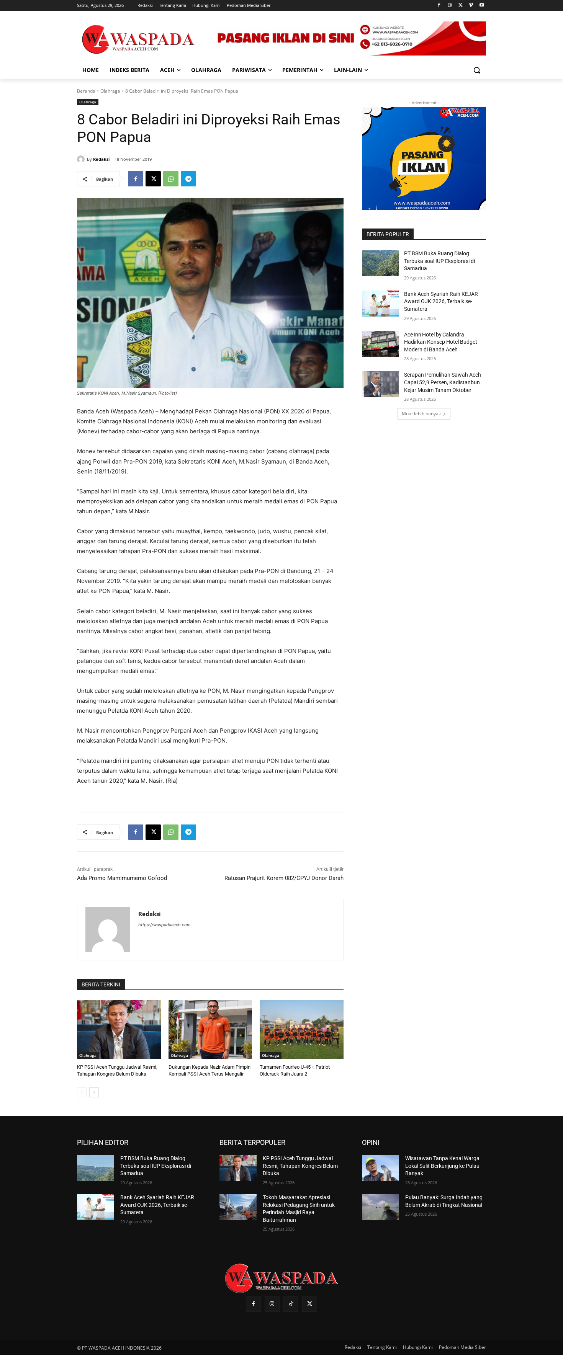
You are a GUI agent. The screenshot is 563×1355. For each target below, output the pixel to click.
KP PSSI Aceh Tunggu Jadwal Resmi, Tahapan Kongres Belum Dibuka (300, 1165)
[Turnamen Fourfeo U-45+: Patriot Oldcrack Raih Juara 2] (302, 1029)
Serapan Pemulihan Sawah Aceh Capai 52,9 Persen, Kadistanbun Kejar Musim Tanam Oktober (442, 382)
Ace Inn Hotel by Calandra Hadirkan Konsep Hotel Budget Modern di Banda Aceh (440, 342)
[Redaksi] (82, 159)
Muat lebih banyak (421, 413)
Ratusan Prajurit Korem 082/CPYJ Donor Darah (284, 878)
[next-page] (94, 1092)
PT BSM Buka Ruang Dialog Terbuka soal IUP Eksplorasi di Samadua (439, 260)
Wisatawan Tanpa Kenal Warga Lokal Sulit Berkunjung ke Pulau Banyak (442, 1165)
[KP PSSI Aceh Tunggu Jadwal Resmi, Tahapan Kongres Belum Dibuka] (119, 1029)
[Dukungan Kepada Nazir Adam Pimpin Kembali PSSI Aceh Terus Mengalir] (210, 1029)
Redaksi (101, 159)
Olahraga (110, 91)
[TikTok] (290, 1303)
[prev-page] (82, 1092)
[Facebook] (439, 5)
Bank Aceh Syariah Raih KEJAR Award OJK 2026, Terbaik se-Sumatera (441, 301)
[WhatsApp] (170, 178)
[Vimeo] (470, 5)
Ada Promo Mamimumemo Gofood (122, 878)
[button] (477, 70)
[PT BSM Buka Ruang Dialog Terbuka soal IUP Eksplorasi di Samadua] (380, 263)
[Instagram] (449, 5)
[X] (460, 5)
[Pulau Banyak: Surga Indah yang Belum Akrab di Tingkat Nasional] (380, 1207)
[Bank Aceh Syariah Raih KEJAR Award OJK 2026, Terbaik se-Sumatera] (380, 304)
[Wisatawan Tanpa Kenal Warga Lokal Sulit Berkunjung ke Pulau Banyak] (380, 1168)
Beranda (86, 91)
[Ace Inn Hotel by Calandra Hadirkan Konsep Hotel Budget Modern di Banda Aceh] (380, 344)
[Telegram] (188, 178)
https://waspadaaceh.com (164, 924)
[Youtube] (481, 5)
